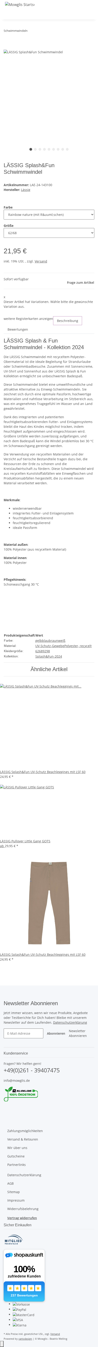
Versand (41, 261)
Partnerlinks (16, 1164)
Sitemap (13, 1192)
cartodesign (25, 1338)
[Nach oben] (2, 1344)
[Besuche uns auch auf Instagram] (7, 1118)
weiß (61, 640)
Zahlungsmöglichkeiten (25, 1131)
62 (37, 651)
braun (53, 640)
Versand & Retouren (22, 1139)
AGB (10, 1183)
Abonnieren (56, 1033)
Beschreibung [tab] (67, 321)
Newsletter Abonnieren (78, 1033)
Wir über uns (17, 1148)
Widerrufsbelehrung (23, 1209)
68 (41, 651)
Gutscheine (16, 1156)
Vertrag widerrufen (22, 1218)
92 (44, 651)
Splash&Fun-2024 (48, 656)
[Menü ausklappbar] (9, 14)
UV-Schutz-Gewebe (49, 646)
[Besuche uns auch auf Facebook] (7, 1107)
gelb (38, 640)
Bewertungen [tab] (18, 329)
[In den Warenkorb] (7, 46)
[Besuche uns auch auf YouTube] (7, 1113)
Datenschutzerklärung (70, 1022)
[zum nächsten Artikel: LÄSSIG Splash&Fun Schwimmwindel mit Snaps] (39, 32)
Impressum (16, 1200)
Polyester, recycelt (78, 646)
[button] (81, 14)
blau (45, 640)
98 (48, 651)
